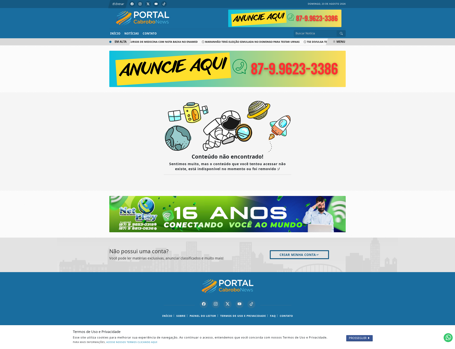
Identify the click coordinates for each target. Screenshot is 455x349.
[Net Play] (284, 18)
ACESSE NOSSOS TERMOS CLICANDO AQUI (131, 342)
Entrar (119, 4)
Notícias (131, 33)
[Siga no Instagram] (140, 4)
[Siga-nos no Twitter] (228, 304)
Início (115, 33)
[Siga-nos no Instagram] (216, 304)
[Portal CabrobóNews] (142, 18)
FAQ (273, 315)
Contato (150, 33)
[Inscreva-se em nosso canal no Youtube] (239, 304)
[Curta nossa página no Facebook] (204, 304)
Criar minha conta (298, 255)
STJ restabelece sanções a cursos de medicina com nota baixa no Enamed (139, 41)
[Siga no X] (148, 4)
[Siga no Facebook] (132, 4)
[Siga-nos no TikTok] (251, 304)
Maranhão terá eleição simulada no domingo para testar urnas (246, 41)
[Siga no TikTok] (164, 4)
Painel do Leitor (203, 315)
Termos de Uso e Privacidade (243, 315)
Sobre (181, 315)
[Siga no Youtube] (156, 4)
